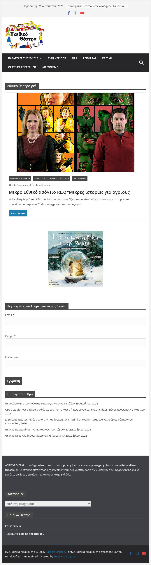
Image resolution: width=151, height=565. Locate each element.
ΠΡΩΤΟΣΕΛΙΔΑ (79, 178)
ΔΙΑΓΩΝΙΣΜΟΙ (50, 67)
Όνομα (10, 336)
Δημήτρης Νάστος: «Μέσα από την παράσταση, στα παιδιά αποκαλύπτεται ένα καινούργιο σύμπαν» (67, 419)
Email (9, 315)
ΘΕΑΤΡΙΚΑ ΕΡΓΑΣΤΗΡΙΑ (22, 67)
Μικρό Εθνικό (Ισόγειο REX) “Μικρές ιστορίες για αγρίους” (70, 192)
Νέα (74, 58)
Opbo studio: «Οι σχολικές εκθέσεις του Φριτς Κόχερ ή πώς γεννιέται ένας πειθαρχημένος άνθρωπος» (68, 409)
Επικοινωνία (13, 526)
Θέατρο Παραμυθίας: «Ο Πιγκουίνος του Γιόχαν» (97, 7)
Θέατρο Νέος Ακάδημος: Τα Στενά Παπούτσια (33, 435)
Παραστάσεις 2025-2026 (23, 58)
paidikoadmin (45, 185)
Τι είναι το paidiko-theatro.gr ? (24, 533)
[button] (40, 58)
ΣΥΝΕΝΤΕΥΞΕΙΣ (57, 58)
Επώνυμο (12, 357)
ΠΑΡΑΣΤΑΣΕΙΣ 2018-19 (20, 178)
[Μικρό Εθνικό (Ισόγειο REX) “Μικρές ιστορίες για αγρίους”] (75, 132)
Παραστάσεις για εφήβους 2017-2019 (52, 178)
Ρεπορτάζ (89, 58)
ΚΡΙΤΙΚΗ (107, 58)
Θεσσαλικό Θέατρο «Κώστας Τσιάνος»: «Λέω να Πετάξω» (40, 403)
